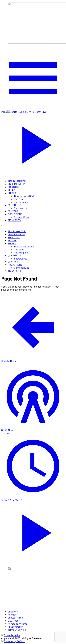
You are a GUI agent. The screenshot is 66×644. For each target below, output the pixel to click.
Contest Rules (21, 217)
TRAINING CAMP (17, 180)
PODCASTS (14, 186)
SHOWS (12, 192)
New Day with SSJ (24, 195)
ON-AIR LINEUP (16, 183)
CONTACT (13, 211)
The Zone (19, 198)
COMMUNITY (14, 204)
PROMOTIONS (15, 214)
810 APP (12, 189)
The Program (21, 201)
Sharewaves (20, 208)
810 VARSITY (14, 220)
